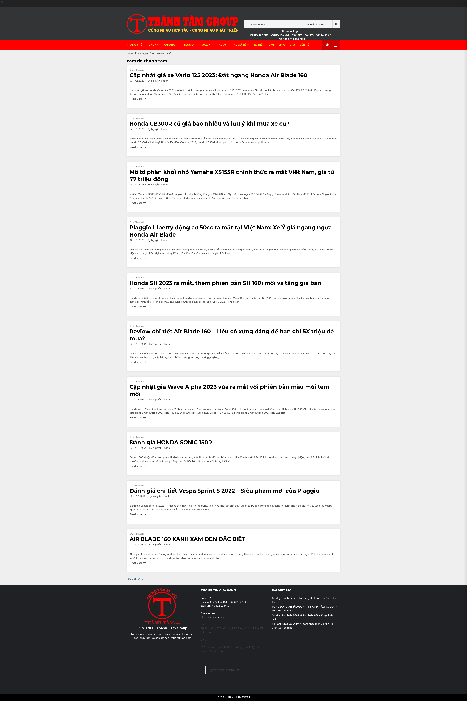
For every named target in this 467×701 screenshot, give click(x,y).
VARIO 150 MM (280, 35)
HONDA (151, 44)
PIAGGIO (188, 44)
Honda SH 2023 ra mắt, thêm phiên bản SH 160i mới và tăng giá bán (225, 283)
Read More (136, 98)
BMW (281, 44)
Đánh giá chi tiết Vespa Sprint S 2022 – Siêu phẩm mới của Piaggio (224, 490)
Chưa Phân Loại (137, 70)
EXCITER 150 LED (303, 35)
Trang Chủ (134, 44)
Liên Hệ (304, 44)
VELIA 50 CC (324, 35)
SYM (271, 44)
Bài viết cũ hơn (136, 579)
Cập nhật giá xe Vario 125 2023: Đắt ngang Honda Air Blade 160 (218, 75)
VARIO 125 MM (259, 35)
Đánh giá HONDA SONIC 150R (171, 442)
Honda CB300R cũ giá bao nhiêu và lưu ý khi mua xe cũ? (210, 123)
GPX (292, 44)
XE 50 (222, 44)
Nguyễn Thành (159, 80)
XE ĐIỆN (259, 44)
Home (130, 53)
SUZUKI (206, 44)
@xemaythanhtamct (224, 670)
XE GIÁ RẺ (240, 44)
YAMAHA (169, 44)
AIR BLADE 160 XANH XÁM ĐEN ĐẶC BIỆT (187, 539)
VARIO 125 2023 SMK (292, 39)
